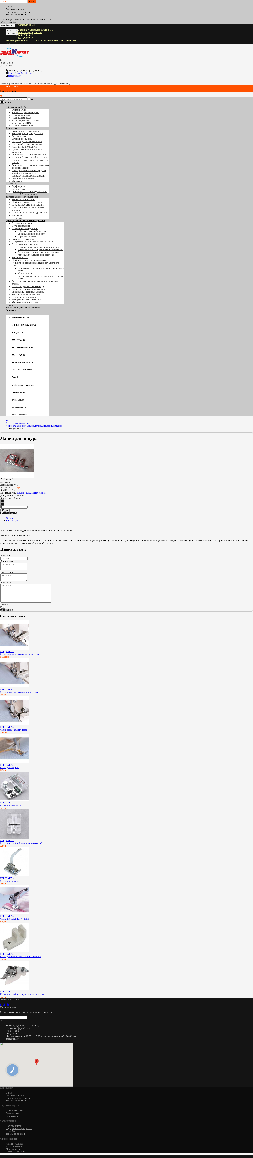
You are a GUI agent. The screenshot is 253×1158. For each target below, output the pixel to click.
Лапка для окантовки (10, 805)
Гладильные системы (22, 125)
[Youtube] (9, 1004)
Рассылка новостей (15, 1151)
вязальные (11, 183)
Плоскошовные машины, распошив (29, 212)
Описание (11, 518)
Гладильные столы (21, 115)
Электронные (18, 189)
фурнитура (11, 128)
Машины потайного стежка (25, 302)
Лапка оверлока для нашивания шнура (19, 654)
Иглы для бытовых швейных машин (30, 157)
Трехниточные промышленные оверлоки (38, 247)
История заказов (14, 1146)
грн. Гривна (12, 34)
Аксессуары (18, 423)
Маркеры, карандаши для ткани (27, 133)
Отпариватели (19, 110)
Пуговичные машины (23, 223)
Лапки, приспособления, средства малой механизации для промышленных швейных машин (29, 173)
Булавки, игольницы (22, 139)
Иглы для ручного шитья (24, 146)
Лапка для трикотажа (10, 881)
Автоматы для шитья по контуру (28, 286)
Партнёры (11, 1131)
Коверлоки (17, 215)
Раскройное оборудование (25, 228)
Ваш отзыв (5, 582)
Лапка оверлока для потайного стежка (19, 692)
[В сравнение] (7, 510)
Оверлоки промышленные (25, 244)
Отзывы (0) (12, 520)
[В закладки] (2, 510)
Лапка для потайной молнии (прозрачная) (21, 843)
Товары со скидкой (15, 1134)
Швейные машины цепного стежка (29, 260)
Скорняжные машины (23, 239)
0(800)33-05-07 (25, 35)
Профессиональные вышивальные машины (33, 241)
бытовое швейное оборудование (22, 197)
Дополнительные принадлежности (29, 154)
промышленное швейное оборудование (25, 220)
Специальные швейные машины (28, 291)
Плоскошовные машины (24, 297)
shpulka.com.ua (19, 407)
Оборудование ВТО (16, 107)
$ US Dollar (12, 30)
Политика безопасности (18, 12)
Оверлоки (17, 218)
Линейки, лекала (20, 136)
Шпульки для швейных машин (27, 141)
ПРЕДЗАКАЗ (10, 513)
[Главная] (7, 420)
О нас (9, 6)
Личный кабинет (14, 1143)
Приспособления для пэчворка (27, 144)
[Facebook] (1, 1004)
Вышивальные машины (23, 199)
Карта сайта (12, 1116)
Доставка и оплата (15, 9)
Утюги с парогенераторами (25, 112)
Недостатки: (6, 572)
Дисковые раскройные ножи (32, 233)
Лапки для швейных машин (26, 131)
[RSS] (5, 1004)
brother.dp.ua (18, 400)
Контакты (11, 310)
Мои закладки (13, 1149)
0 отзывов (5, 482)
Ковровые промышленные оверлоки (36, 255)
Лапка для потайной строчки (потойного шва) (23, 994)
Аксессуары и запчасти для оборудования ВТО (25, 121)
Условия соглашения (16, 14)
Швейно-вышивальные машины (28, 202)
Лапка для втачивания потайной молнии (20, 956)
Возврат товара (13, 1113)
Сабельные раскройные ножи (32, 231)
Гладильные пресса (21, 117)
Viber (9, 43)
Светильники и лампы (23, 178)
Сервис (9, 305)
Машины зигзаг (20, 257)
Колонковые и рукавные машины (28, 289)
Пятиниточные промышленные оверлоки (38, 252)
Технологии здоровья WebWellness (23, 307)
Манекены (17, 181)
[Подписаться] (1, 1020)
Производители (14, 1126)
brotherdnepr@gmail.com (30, 32)
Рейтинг (4, 604)
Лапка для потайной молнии (14, 918)
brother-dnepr (14, 76)
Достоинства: (7, 561)
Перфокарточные (20, 186)
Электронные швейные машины (28, 204)
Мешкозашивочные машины (26, 294)
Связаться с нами (14, 1110)
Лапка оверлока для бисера (13, 729)
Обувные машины (21, 226)
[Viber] (11, 1004)
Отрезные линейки (27, 236)
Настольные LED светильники (21, 194)
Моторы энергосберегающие (26, 299)
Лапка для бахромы (9, 767)
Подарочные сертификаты (19, 1128)
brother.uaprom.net (20, 415)
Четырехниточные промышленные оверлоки (40, 249)
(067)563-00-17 (25, 37)
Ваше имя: (5, 555)
